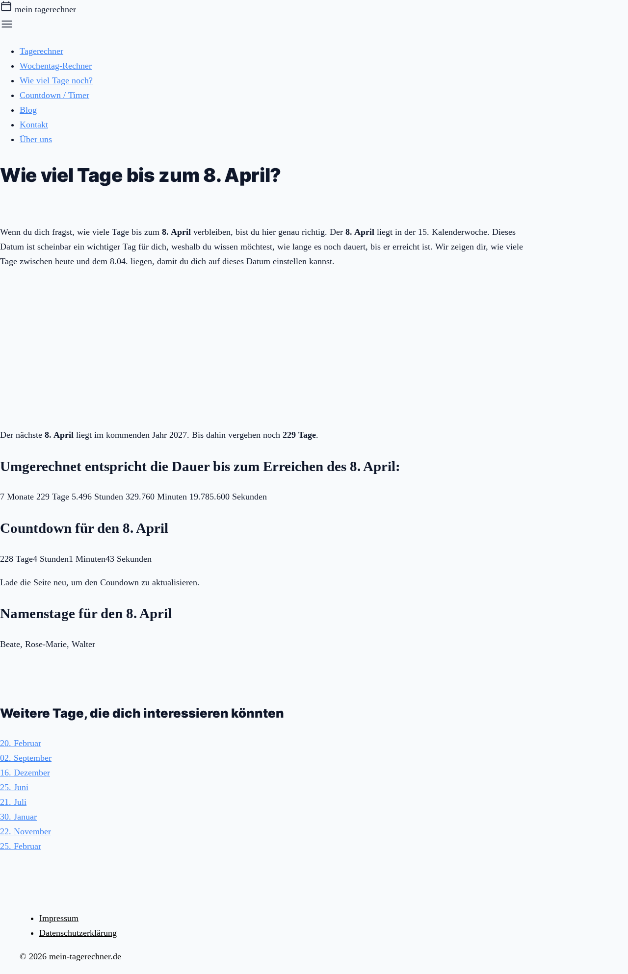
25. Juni (14, 787)
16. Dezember (25, 772)
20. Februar (20, 743)
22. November (25, 831)
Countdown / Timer (54, 95)
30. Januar (18, 817)
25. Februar (20, 846)
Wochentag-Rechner (56, 66)
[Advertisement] (270, 346)
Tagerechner (41, 51)
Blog (28, 110)
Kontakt (34, 124)
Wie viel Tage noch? (56, 80)
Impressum (58, 918)
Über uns (36, 139)
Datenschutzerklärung (78, 933)
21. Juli (13, 802)
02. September (26, 758)
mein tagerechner (44, 9)
